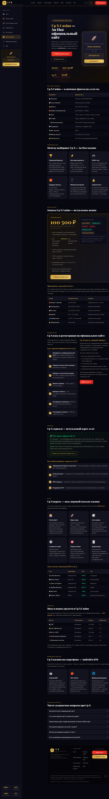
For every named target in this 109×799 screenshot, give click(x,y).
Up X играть (8, 32)
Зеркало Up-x (8, 28)
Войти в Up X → (86, 382)
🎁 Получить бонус (99, 756)
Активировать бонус (11, 64)
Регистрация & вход (10, 23)
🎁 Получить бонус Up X (60, 277)
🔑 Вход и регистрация (61, 54)
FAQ (74, 2)
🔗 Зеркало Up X (59, 59)
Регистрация (47, 2)
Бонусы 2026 (8, 18)
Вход (91, 3)
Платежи (68, 2)
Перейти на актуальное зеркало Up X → (64, 453)
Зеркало (56, 2)
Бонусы (40, 2)
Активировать (94, 61)
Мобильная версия (10, 41)
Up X (5, 14)
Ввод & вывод (8, 37)
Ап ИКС (33, 2)
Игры (62, 2)
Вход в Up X (99, 752)
